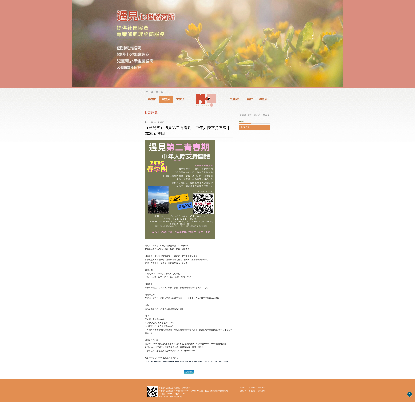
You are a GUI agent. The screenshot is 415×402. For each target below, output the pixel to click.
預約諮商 (234, 100)
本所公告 (266, 115)
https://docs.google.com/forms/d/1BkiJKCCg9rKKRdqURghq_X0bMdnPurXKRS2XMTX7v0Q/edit (186, 361)
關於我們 (152, 100)
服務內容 (180, 100)
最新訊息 (166, 100)
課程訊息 (263, 100)
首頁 (249, 115)
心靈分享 (249, 100)
